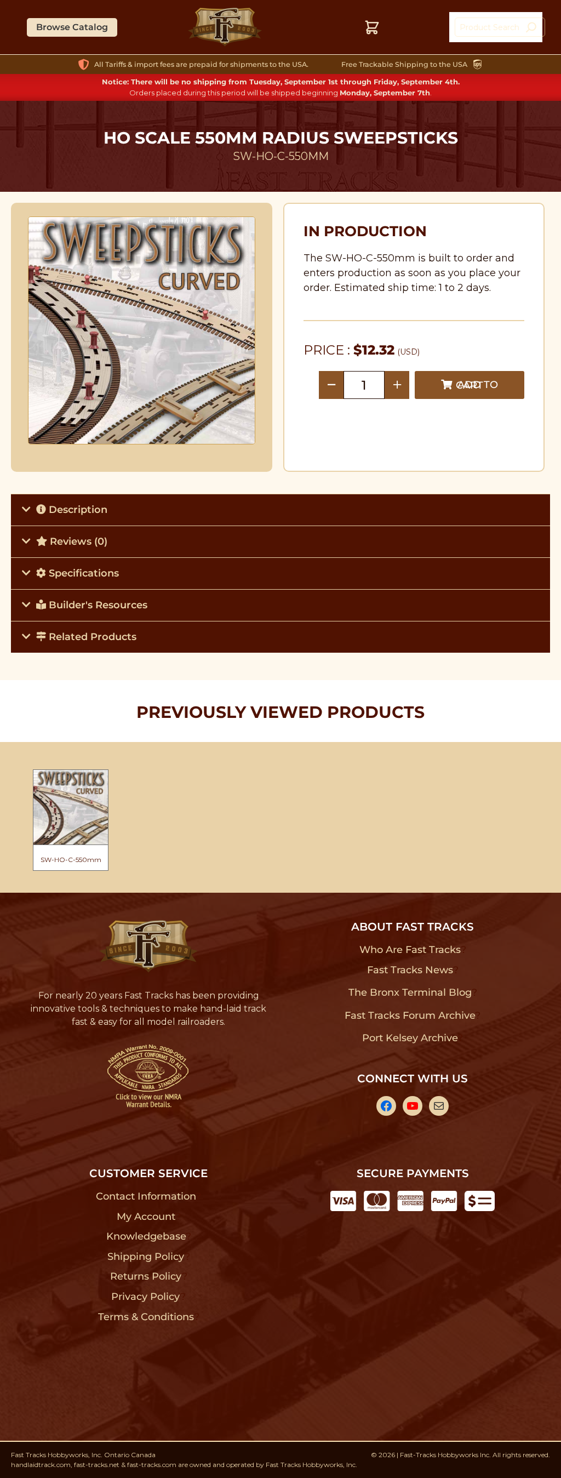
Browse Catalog (72, 27)
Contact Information (146, 1196)
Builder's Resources (96, 605)
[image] (141, 330)
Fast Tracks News (410, 970)
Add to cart (477, 385)
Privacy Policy (145, 1297)
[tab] (280, 510)
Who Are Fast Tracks (410, 950)
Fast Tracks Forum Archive (410, 1015)
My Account (146, 1217)
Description (76, 510)
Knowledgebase (146, 1236)
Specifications (82, 573)
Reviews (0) (77, 541)
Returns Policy (146, 1276)
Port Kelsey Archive (409, 1038)
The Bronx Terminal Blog (410, 992)
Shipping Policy (146, 1257)
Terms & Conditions (146, 1317)
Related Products (91, 637)
